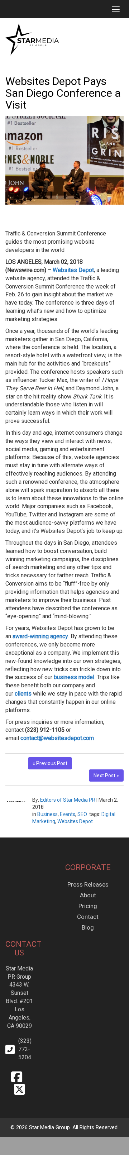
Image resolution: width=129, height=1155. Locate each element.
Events (67, 814)
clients (23, 693)
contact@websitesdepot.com (57, 738)
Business (47, 814)
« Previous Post (50, 763)
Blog (88, 927)
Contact (88, 916)
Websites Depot (75, 821)
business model (74, 677)
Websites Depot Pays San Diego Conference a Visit (63, 93)
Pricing (87, 906)
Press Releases (88, 884)
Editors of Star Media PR (67, 800)
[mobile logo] (5, 9)
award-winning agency (40, 636)
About (88, 895)
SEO (82, 814)
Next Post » (106, 775)
